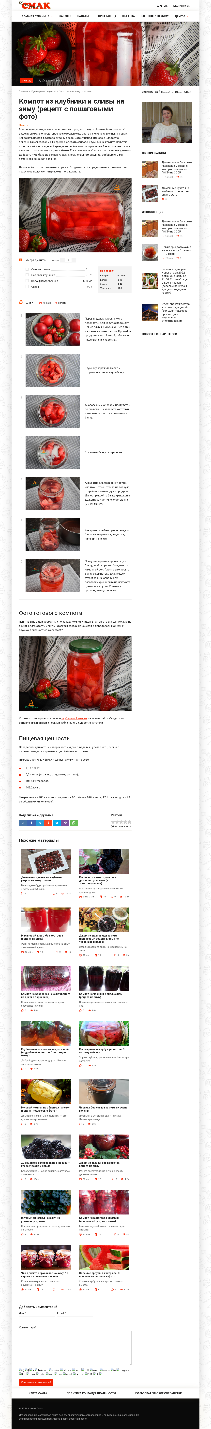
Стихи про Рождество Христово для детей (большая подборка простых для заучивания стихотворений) (176, 312)
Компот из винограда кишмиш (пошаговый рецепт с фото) (99, 1219)
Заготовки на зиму (155, 16)
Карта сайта (38, 1393)
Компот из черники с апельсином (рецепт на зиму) (100, 995)
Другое (180, 16)
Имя (22, 1313)
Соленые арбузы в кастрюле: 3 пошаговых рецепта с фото (99, 1275)
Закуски (65, 16)
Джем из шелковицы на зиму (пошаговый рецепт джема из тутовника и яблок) (99, 938)
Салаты (83, 16)
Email (61, 1313)
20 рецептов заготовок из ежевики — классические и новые (45, 1164)
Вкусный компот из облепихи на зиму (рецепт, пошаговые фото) (45, 1109)
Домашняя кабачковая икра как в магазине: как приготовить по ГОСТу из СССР (177, 167)
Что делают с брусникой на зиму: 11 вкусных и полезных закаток (44, 1275)
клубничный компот (74, 718)
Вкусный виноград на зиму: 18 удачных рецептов (40, 1219)
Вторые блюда (105, 16)
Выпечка (128, 16)
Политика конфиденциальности (91, 1393)
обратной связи (78, 1418)
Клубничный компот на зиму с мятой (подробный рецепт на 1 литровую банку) (45, 1052)
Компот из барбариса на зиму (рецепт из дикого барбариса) (46, 995)
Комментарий (27, 1327)
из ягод (26, 80)
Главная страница (35, 16)
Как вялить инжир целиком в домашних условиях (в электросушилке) (97, 880)
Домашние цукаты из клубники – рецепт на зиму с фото (42, 879)
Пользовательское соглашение (158, 1393)
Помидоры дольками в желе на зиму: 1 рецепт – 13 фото (176, 250)
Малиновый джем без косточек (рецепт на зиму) (42, 937)
